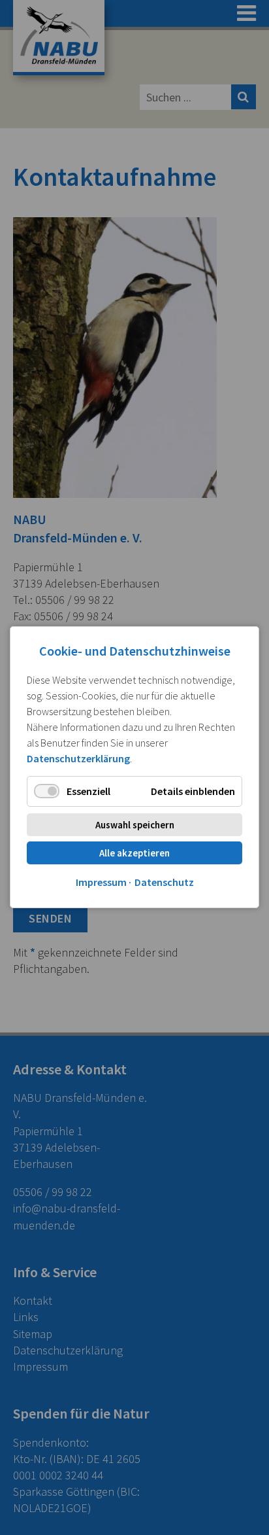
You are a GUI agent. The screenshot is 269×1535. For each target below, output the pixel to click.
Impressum (101, 882)
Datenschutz (164, 882)
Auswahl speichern (134, 825)
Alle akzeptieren (134, 853)
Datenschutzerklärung (78, 758)
